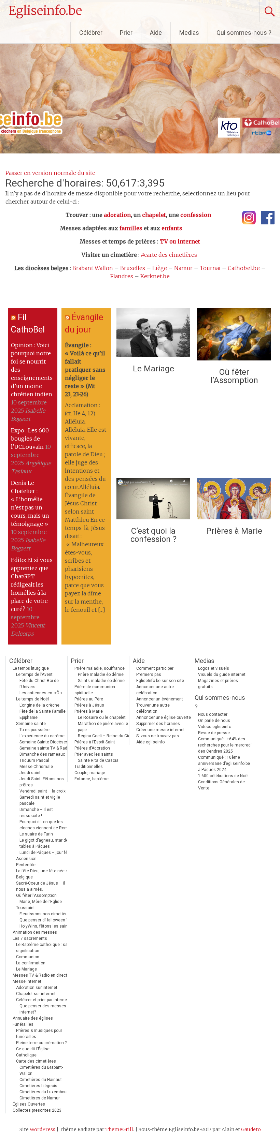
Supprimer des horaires (158, 723)
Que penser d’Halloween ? (43, 920)
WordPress (42, 1129)
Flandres (121, 276)
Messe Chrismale (36, 766)
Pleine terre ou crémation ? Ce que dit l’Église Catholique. (41, 1048)
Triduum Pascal (34, 760)
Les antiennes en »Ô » (40, 693)
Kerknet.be (155, 276)
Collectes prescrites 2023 (37, 1110)
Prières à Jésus (89, 705)
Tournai (210, 268)
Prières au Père (88, 699)
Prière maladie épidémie (101, 674)
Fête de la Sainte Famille (42, 711)
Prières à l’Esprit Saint (94, 742)
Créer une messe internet (160, 729)
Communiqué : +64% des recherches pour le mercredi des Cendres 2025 (225, 745)
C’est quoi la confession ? (153, 535)
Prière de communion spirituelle (94, 689)
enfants (172, 228)
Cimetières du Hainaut (40, 1079)
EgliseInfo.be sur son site (160, 680)
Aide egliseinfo (150, 742)
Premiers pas (148, 674)
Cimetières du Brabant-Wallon (41, 1070)
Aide (156, 32)
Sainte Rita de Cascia (98, 760)
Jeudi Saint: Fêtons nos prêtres (41, 781)
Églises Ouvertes (29, 1104)
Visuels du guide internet (222, 674)
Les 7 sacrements (30, 938)
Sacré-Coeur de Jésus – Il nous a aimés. (40, 886)
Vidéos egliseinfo (214, 726)
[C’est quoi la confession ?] (153, 500)
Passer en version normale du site (50, 172)
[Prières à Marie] (234, 500)
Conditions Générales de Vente (221, 785)
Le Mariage (153, 368)
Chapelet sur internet (36, 993)
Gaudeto (251, 1129)
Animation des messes (35, 932)
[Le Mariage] (153, 334)
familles (131, 228)
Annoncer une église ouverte (163, 717)
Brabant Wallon (92, 268)
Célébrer (90, 32)
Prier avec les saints (93, 754)
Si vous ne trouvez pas (157, 736)
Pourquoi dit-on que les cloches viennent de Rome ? (46, 824)
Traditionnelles (88, 766)
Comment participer (154, 668)
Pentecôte (26, 864)
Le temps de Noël (32, 699)
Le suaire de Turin (36, 834)
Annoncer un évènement (159, 699)
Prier (126, 32)
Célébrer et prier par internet (42, 999)
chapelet (154, 214)
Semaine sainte (31, 723)
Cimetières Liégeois (38, 1085)
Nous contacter (212, 714)
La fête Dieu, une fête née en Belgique (43, 874)
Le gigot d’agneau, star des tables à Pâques (45, 843)
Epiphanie (28, 717)
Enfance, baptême (91, 778)
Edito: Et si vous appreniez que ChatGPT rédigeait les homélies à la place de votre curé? (32, 584)
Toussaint (25, 907)
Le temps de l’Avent (34, 674)
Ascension (26, 858)
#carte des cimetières (169, 254)
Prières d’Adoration (92, 748)
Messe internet (27, 981)
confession (195, 214)
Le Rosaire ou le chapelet (102, 717)
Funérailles (23, 1024)
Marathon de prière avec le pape (103, 726)
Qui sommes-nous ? (243, 32)
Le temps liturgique (31, 668)
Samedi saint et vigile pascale (39, 800)
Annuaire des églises (33, 1018)
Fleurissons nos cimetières (45, 914)
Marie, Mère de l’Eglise (40, 901)
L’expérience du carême (42, 736)
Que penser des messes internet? (42, 1009)
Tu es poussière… (36, 729)
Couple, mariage (89, 772)
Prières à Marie (234, 531)
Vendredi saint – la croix (42, 791)
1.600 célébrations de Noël (223, 775)
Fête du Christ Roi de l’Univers (39, 683)
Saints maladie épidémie (101, 680)
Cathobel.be (244, 268)
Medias (189, 32)
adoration (117, 214)
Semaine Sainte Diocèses (43, 742)
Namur (183, 268)
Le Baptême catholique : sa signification (42, 947)
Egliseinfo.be (45, 10)
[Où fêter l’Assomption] (234, 336)
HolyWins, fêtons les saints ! (46, 926)
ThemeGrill (119, 1129)
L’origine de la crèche (39, 705)
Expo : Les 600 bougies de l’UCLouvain (30, 438)
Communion (27, 956)
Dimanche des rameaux (42, 754)
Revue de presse (214, 732)
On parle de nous (214, 720)
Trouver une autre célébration (153, 708)
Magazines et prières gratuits (218, 683)
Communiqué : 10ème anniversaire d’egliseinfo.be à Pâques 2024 (224, 763)
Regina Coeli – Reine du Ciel (104, 736)
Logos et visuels (213, 668)
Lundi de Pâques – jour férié (45, 852)
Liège (159, 268)
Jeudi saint (30, 772)
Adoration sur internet (36, 987)
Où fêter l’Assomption (234, 376)
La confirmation (30, 963)
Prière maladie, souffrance (99, 668)
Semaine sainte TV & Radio (45, 748)
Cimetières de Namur (39, 1098)
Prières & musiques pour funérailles (39, 1033)
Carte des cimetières (36, 1061)
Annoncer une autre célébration (155, 689)
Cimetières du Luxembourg (44, 1092)
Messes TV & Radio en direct (40, 975)
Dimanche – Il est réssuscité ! (36, 812)
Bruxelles (132, 268)
